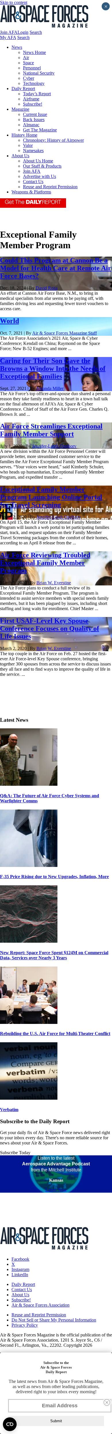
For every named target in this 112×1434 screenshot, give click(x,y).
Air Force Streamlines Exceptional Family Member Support (51, 430)
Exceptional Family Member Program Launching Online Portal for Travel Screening (51, 497)
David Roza (46, 288)
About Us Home (38, 160)
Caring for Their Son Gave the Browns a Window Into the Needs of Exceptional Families (52, 368)
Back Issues (34, 119)
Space (28, 62)
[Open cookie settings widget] (10, 1424)
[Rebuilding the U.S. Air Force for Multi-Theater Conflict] (28, 1022)
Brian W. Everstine (53, 582)
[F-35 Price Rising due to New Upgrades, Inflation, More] (28, 865)
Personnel (32, 67)
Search (36, 32)
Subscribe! (32, 104)
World (9, 321)
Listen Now (56, 1189)
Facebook (20, 1259)
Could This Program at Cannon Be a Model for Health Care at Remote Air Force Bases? (55, 268)
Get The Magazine (40, 129)
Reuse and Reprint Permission (50, 186)
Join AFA (9, 32)
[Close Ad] (107, 1402)
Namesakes (33, 150)
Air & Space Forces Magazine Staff (64, 333)
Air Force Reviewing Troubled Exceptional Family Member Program (45, 562)
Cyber (28, 78)
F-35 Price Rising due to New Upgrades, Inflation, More (54, 876)
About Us (20, 155)
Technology (34, 83)
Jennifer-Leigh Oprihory (54, 446)
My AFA (8, 37)
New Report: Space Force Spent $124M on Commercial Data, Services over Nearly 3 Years (54, 955)
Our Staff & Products (42, 166)
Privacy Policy (24, 1325)
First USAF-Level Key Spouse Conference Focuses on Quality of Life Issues (49, 628)
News (16, 47)
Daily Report (23, 88)
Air (26, 57)
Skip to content (13, 2)
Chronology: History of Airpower (53, 140)
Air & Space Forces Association (40, 1305)
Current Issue (35, 114)
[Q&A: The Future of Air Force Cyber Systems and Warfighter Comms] (28, 784)
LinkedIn (19, 1274)
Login (23, 32)
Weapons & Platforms (31, 191)
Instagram (20, 1269)
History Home (24, 135)
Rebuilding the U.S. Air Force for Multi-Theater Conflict (55, 1033)
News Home (34, 52)
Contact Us (33, 181)
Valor (28, 145)
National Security (39, 73)
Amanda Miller (49, 388)
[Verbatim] (28, 1098)
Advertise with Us (39, 176)
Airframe (31, 98)
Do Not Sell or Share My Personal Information (53, 1319)
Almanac (31, 124)
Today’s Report (37, 93)
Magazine (20, 109)
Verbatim (9, 1109)
